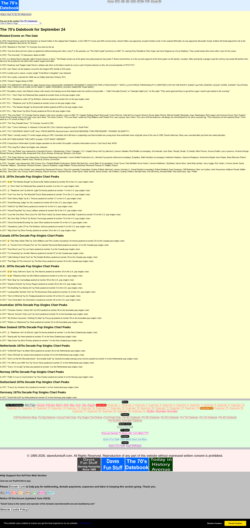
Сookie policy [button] (85, 523)
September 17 (102, 408)
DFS (117, 1)
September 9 (223, 405)
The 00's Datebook (169, 417)
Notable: (125, 436)
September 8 (210, 405)
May (72, 405)
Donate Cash (17, 486)
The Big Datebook (46, 417)
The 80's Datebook (131, 417)
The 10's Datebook (208, 417)
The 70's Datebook (28, 21)
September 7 (196, 405)
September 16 (87, 408)
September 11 (13, 408)
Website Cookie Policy (14, 509)
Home (110, 1)
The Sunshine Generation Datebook (125, 421)
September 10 (237, 405)
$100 (42, 492)
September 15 (73, 408)
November (161, 411)
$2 (2, 492)
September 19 (132, 408)
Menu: (125, 402)
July (84, 405)
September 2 (128, 405)
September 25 (221, 408)
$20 (20, 492)
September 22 (176, 408)
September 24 (206, 408)
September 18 (117, 408)
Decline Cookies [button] (214, 523)
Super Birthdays (133, 446)
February (50, 405)
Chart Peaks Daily (112, 417)
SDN (133, 1)
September (101, 405)
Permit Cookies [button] (235, 523)
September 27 (79, 411)
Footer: (125, 442)
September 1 (114, 405)
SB (122, 1)
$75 (34, 492)
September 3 (141, 405)
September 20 (147, 408)
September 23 (191, 408)
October (150, 411)
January (40, 405)
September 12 (28, 408)
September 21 (162, 408)
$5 (7, 492)
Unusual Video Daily (66, 417)
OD (127, 1)
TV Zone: (125, 430)
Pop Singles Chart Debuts (90, 417)
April (66, 405)
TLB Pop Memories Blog (25, 417)
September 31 (138, 411)
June (78, 405)
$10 (14, 492)
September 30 (123, 411)
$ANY (51, 492)
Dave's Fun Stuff (125, 427)
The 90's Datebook (150, 417)
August (91, 405)
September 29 (108, 411)
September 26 (236, 408)
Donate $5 (156, 1)
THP (147, 1)
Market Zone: (125, 424)
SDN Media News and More (133, 439)
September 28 (94, 411)
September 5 (169, 405)
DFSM (140, 1)
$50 (27, 492)
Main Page (30, 405)
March (59, 405)
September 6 (182, 405)
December (172, 411)
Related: (125, 414)
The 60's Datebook (227, 417)
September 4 (155, 405)
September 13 (43, 408)
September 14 (58, 408)
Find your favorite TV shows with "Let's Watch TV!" (125, 433)
